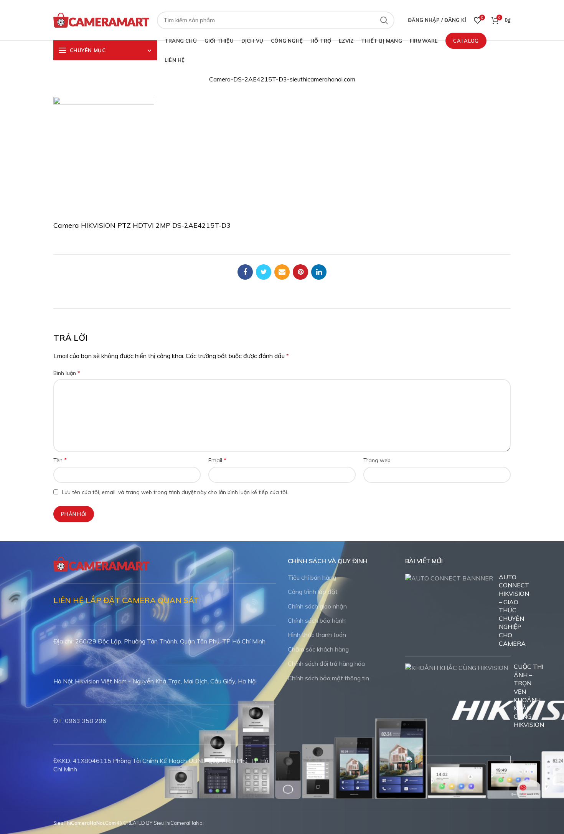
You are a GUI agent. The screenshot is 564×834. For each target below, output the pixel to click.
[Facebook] (245, 272)
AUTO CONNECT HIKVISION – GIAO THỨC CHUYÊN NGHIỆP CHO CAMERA (514, 610)
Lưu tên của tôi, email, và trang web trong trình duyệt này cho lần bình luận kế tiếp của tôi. (175, 492)
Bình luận (66, 372)
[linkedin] (319, 272)
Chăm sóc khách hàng (318, 649)
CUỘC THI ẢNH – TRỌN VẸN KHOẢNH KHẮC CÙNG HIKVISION (529, 695)
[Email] (282, 272)
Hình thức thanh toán (317, 634)
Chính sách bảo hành (317, 620)
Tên (60, 460)
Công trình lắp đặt (313, 591)
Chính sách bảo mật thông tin (328, 678)
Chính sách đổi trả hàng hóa (326, 663)
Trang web (377, 460)
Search (384, 20)
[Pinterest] (300, 272)
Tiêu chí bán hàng (312, 577)
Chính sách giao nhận (317, 606)
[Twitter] (263, 272)
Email (217, 460)
